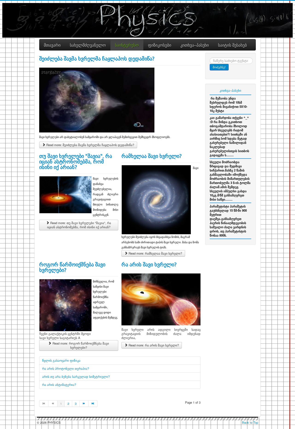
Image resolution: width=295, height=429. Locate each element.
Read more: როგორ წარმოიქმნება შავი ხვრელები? (80, 345)
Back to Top (250, 422)
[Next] (84, 403)
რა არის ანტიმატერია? (59, 384)
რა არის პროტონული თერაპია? (65, 368)
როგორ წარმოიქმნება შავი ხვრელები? (72, 267)
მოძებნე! (219, 67)
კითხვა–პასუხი (230, 90)
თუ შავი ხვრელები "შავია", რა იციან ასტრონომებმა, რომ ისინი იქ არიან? (75, 161)
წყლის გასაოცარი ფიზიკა (61, 360)
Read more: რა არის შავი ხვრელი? (153, 345)
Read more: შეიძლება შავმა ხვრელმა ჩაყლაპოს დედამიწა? (89, 145)
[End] (92, 403)
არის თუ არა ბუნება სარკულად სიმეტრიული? (76, 376)
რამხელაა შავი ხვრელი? (151, 155)
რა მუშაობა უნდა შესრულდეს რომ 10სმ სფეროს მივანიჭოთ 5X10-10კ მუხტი (228, 104)
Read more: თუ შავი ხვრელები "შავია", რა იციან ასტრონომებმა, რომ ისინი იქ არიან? (79, 225)
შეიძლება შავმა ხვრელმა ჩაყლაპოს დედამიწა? (96, 58)
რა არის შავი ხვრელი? (149, 264)
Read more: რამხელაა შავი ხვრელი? (155, 253)
